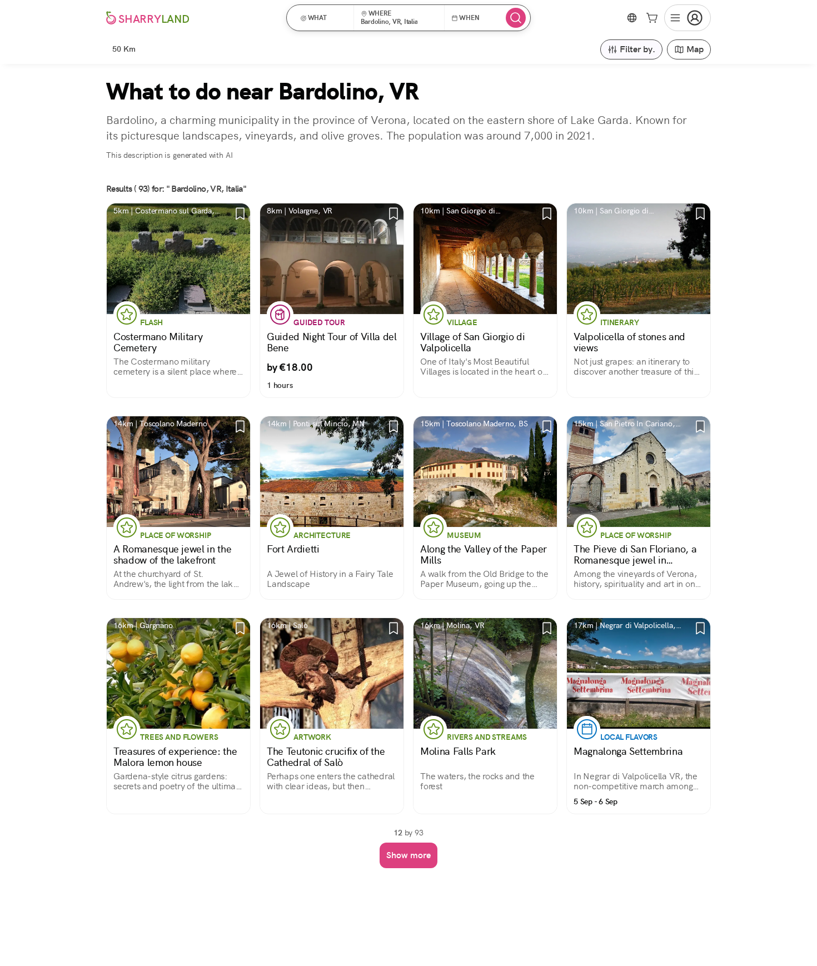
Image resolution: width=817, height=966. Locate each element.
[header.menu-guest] (687, 17)
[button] (323, 18)
